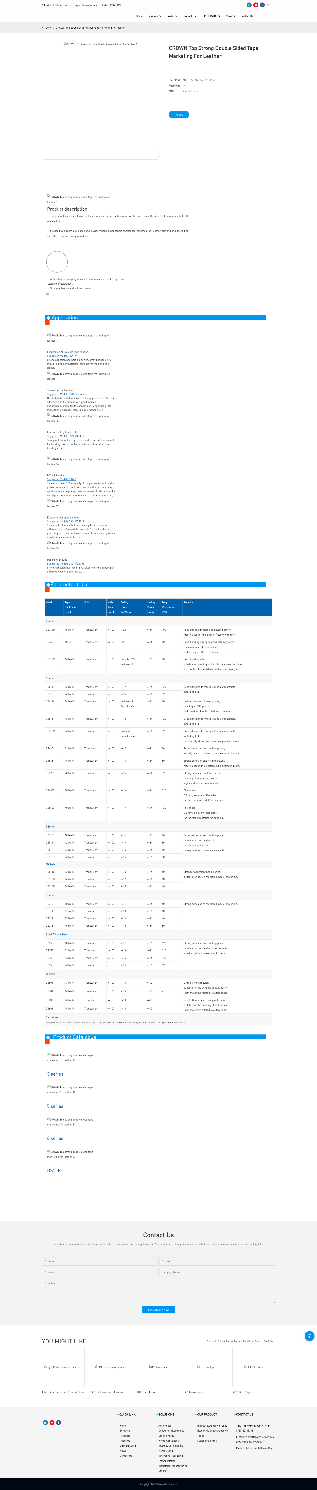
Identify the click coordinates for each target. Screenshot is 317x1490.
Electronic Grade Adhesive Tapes (223, 1341)
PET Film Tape (241, 1392)
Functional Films (251, 1341)
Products (268, 1341)
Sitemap (172, 1484)
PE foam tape (193, 1392)
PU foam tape (146, 1392)
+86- (106, 4)
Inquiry (179, 114)
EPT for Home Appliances (106, 1392)
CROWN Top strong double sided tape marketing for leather (90, 27)
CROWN (47, 27)
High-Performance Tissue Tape (63, 1392)
